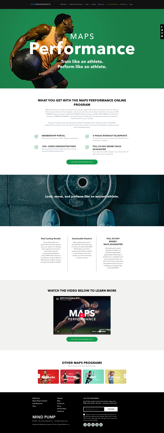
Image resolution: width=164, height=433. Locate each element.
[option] (48, 377)
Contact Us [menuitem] (123, 4)
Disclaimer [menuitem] (60, 411)
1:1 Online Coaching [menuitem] (112, 4)
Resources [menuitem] (101, 4)
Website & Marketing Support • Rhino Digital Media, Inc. (51, 424)
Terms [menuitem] (59, 406)
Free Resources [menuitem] (37, 403)
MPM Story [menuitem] (64, 4)
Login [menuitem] (131, 4)
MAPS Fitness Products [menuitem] (76, 4)
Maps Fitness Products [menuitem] (39, 401)
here (96, 420)
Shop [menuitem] (87, 4)
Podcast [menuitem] (94, 4)
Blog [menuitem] (58, 401)
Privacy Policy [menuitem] (61, 409)
